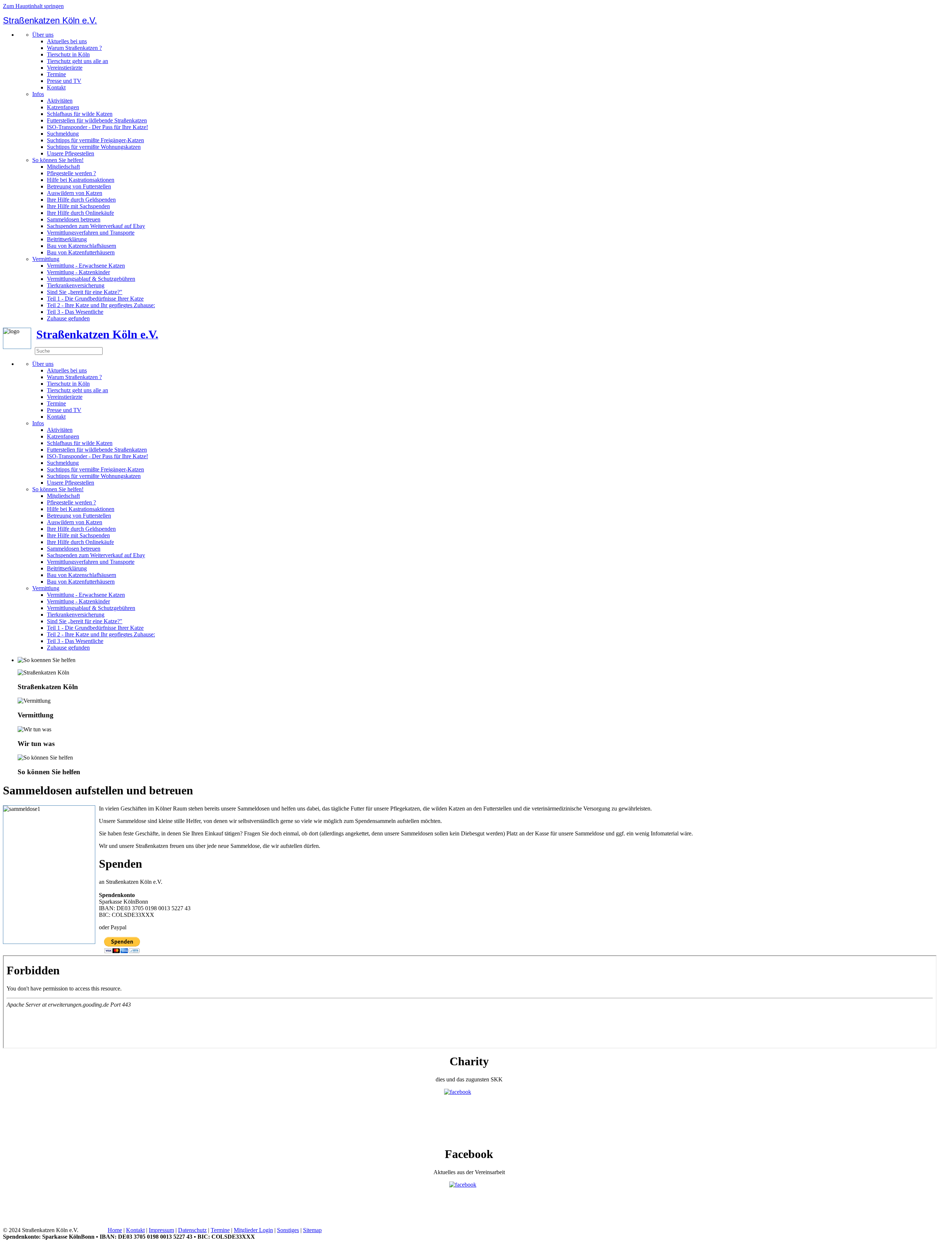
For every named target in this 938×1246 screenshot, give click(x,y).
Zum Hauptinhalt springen (33, 6)
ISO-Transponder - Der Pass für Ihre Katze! (97, 127)
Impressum (161, 1230)
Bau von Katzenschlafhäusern (81, 246)
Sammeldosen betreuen (73, 219)
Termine (56, 74)
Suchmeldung (63, 134)
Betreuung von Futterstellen (79, 186)
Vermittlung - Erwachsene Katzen (86, 265)
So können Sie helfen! (58, 160)
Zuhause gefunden (68, 318)
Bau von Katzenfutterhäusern (81, 252)
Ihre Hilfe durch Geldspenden (81, 199)
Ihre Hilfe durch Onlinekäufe (80, 213)
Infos (38, 94)
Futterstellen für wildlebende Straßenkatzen (97, 120)
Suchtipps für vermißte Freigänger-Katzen (95, 140)
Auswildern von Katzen (74, 193)
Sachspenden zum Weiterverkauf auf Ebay (96, 226)
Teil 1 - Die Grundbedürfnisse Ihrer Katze (95, 298)
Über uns (42, 35)
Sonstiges (288, 1230)
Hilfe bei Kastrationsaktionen (80, 180)
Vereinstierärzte (64, 68)
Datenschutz (192, 1230)
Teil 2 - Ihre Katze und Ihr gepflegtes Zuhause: (101, 305)
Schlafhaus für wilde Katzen (79, 114)
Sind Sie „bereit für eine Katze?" (84, 292)
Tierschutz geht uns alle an (77, 61)
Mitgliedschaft (63, 166)
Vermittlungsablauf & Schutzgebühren (91, 279)
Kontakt (56, 87)
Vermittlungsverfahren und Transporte (90, 232)
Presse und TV (64, 81)
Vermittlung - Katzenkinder (78, 272)
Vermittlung (45, 259)
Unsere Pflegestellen (70, 153)
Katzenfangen (63, 107)
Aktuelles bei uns (67, 41)
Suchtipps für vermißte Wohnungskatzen (94, 147)
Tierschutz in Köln (68, 54)
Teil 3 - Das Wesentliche (75, 312)
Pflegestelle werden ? (71, 173)
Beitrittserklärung (67, 239)
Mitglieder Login (253, 1230)
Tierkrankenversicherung (75, 285)
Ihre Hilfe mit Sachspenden (78, 206)
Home (115, 1230)
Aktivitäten (60, 101)
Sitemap (312, 1230)
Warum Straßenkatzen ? (74, 48)
